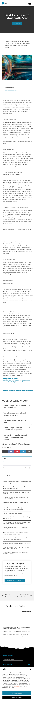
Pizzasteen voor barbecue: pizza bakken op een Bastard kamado (15, 503)
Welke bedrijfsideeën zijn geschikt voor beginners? (16, 429)
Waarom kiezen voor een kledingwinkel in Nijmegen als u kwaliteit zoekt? (15, 533)
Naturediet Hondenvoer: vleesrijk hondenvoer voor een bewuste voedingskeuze (16, 508)
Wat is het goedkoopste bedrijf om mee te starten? (16, 414)
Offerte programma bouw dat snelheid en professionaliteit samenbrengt (15, 528)
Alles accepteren (17, 693)
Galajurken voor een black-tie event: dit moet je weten (16, 492)
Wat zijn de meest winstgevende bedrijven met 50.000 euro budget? (16, 437)
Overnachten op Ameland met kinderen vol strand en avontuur (16, 553)
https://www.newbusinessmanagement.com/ (18, 390)
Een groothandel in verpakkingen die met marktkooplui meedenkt (15, 487)
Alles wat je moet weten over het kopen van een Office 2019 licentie (16, 547)
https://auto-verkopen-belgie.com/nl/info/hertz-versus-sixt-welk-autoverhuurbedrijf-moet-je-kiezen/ (17, 380)
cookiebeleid (17, 686)
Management (17, 24)
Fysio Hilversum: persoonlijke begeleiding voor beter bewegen (17, 482)
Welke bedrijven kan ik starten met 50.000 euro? (16, 407)
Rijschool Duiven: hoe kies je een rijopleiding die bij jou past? (16, 517)
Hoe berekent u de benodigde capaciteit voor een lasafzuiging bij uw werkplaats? (16, 522)
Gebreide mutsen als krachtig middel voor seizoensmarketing (15, 498)
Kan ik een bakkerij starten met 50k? (16, 421)
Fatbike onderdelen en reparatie (12, 513)
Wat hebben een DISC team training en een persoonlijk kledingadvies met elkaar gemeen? (16, 628)
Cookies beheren (17, 697)
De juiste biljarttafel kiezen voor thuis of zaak (16, 543)
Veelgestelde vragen (10, 90)
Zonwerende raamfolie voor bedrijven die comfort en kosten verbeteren (15, 538)
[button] (30, 669)
